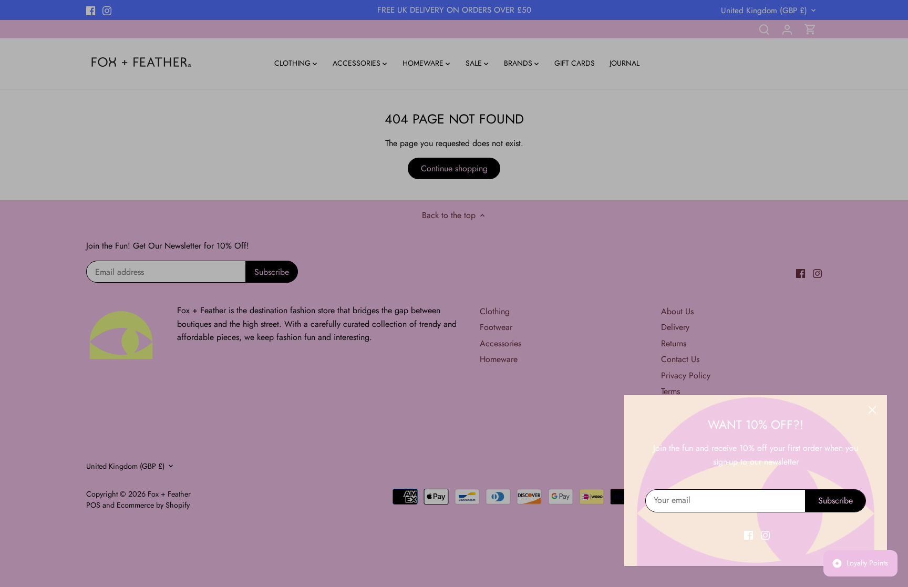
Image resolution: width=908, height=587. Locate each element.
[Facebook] (748, 535)
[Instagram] (765, 535)
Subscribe (835, 501)
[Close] (872, 409)
